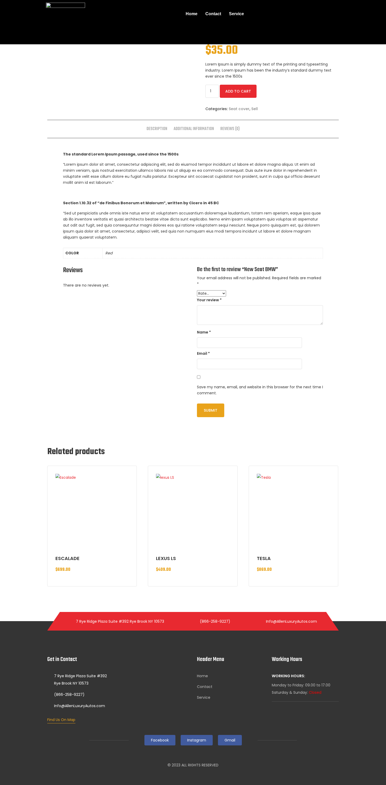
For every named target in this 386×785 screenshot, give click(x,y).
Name (204, 332)
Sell (254, 108)
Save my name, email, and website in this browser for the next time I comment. (260, 390)
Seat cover (239, 108)
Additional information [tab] (194, 129)
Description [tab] (157, 129)
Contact (213, 14)
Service (236, 14)
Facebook (160, 740)
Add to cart (238, 91)
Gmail (230, 740)
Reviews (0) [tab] (230, 129)
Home (191, 14)
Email (203, 353)
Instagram (196, 740)
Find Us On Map (61, 719)
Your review (209, 300)
